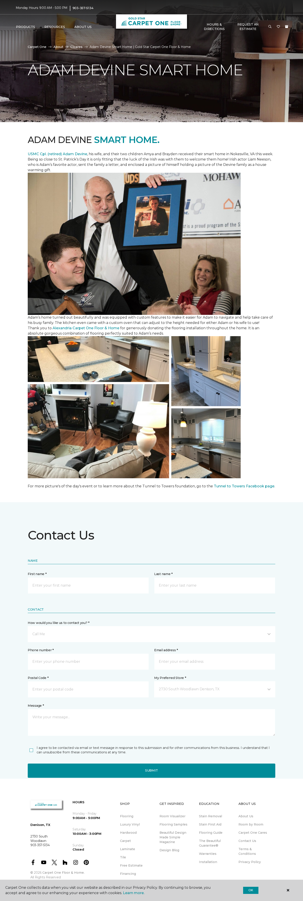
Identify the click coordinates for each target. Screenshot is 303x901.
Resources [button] (54, 27)
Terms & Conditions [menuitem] (247, 851)
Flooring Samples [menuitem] (173, 824)
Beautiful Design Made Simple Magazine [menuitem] (172, 837)
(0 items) (286, 26)
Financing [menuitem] (128, 874)
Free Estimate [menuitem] (131, 865)
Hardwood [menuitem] (128, 833)
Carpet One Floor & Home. (63, 873)
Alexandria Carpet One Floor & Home (86, 328)
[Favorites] (278, 27)
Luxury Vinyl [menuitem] (130, 824)
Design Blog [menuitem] (169, 850)
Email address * (166, 650)
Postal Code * (38, 677)
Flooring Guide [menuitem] (210, 833)
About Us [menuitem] (245, 816)
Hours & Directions (214, 26)
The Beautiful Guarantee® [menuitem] (210, 843)
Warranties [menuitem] (207, 854)
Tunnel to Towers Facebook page (244, 486)
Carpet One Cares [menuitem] (252, 833)
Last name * (163, 574)
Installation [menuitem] (208, 862)
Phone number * (41, 650)
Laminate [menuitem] (127, 849)
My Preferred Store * (170, 677)
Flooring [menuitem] (126, 816)
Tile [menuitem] (123, 857)
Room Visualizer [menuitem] (172, 816)
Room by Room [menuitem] (250, 824)
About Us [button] (83, 27)
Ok (250, 890)
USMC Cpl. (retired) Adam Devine (57, 154)
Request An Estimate (248, 26)
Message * (36, 705)
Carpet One (37, 47)
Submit (151, 770)
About (58, 47)
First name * (37, 574)
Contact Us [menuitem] (247, 841)
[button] (270, 27)
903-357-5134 (83, 8)
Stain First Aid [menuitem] (210, 824)
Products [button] (25, 27)
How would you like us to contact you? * (58, 622)
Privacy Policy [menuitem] (249, 862)
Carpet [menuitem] (125, 841)
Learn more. (133, 893)
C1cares (76, 47)
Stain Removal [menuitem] (210, 816)
